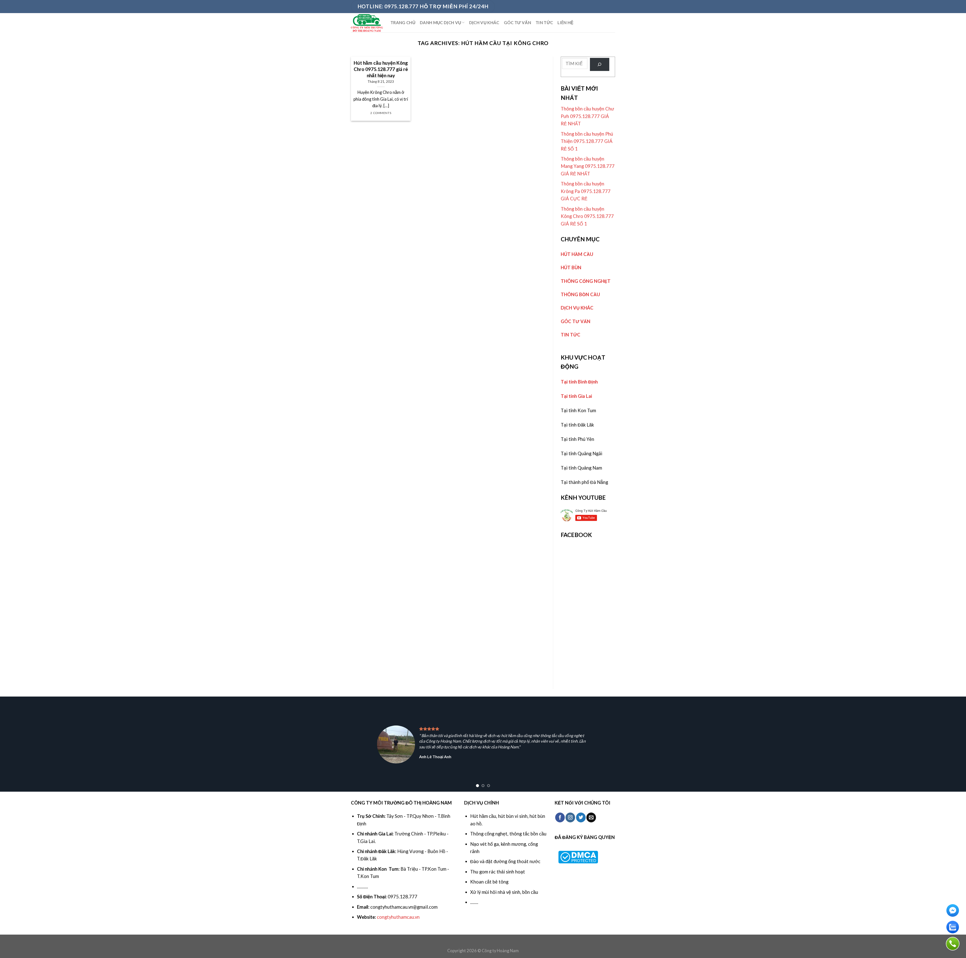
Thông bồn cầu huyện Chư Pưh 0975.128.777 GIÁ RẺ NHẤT (587, 116)
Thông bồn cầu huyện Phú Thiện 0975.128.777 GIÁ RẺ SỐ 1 (587, 141)
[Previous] (25, 744)
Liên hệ (565, 22)
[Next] (940, 744)
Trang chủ (402, 22)
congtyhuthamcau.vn (398, 917)
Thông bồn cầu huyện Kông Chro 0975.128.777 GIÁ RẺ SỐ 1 (587, 216)
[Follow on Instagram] (570, 817)
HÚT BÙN (571, 267)
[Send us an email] (591, 817)
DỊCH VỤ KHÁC (484, 22)
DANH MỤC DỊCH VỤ (440, 22)
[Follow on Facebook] (560, 817)
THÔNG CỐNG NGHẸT (586, 281)
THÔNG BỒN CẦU (580, 294)
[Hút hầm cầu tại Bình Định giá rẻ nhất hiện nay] (367, 23)
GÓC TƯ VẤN (517, 22)
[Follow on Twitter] (581, 817)
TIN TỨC (544, 22)
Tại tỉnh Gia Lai (576, 396)
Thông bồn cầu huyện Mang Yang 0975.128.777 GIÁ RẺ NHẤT (588, 166)
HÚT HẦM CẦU (577, 254)
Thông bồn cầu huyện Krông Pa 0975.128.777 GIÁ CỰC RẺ (586, 191)
